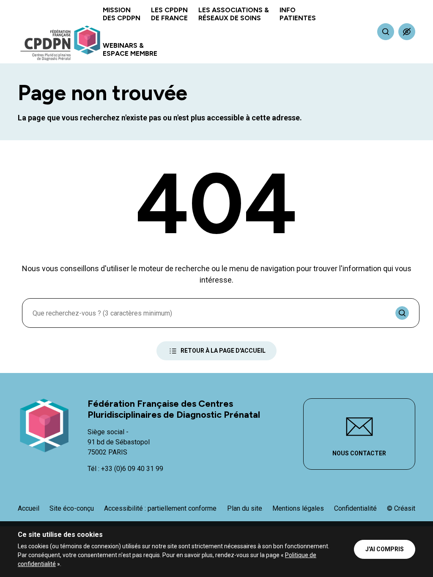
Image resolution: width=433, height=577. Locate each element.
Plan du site (244, 508)
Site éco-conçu (71, 508)
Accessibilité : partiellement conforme (160, 508)
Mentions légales (298, 508)
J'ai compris (384, 549)
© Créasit (401, 508)
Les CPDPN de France (169, 14)
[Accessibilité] (406, 31)
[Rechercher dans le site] (385, 31)
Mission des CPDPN (121, 14)
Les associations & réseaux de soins (233, 14)
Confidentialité (355, 508)
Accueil (28, 508)
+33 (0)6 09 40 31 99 (132, 469)
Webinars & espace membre (130, 49)
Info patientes (298, 14)
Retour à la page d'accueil (223, 350)
